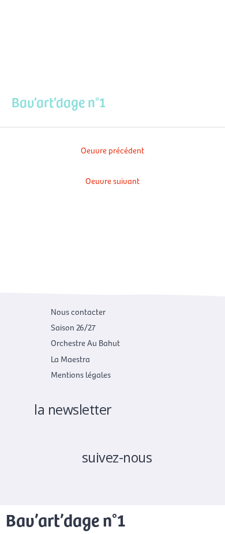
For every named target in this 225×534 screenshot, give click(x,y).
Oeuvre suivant (112, 180)
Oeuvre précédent (112, 150)
